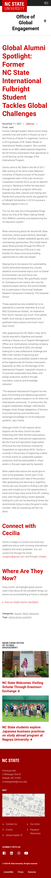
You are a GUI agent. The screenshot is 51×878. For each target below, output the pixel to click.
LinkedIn (42, 556)
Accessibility (8, 872)
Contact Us (11, 824)
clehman (30, 123)
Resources (32, 872)
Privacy (20, 872)
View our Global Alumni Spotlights (21, 602)
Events (9, 829)
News (25, 613)
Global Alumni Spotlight (20, 617)
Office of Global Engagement (25, 22)
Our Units (35, 824)
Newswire (34, 613)
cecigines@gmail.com (13, 556)
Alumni (18, 613)
